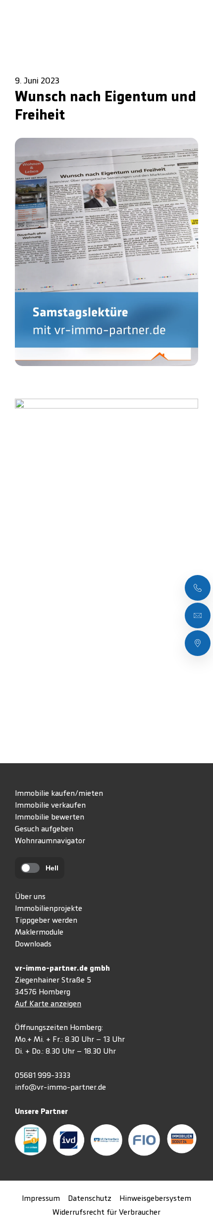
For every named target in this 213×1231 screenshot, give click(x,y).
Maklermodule (39, 933)
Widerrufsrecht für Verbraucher (106, 1213)
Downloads (33, 944)
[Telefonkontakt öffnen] (198, 588)
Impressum (41, 1199)
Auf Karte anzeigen (48, 1004)
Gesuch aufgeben (44, 829)
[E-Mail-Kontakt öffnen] (198, 615)
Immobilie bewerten (49, 817)
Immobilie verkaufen (50, 806)
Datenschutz (89, 1199)
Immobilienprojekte (48, 909)
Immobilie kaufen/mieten (59, 794)
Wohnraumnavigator (50, 841)
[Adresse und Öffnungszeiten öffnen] (198, 643)
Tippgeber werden (46, 921)
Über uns (30, 897)
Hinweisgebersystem (155, 1199)
